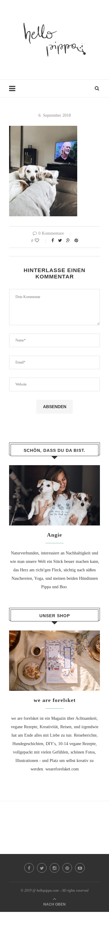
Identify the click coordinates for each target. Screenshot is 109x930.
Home (14, 91)
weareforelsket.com (62, 769)
